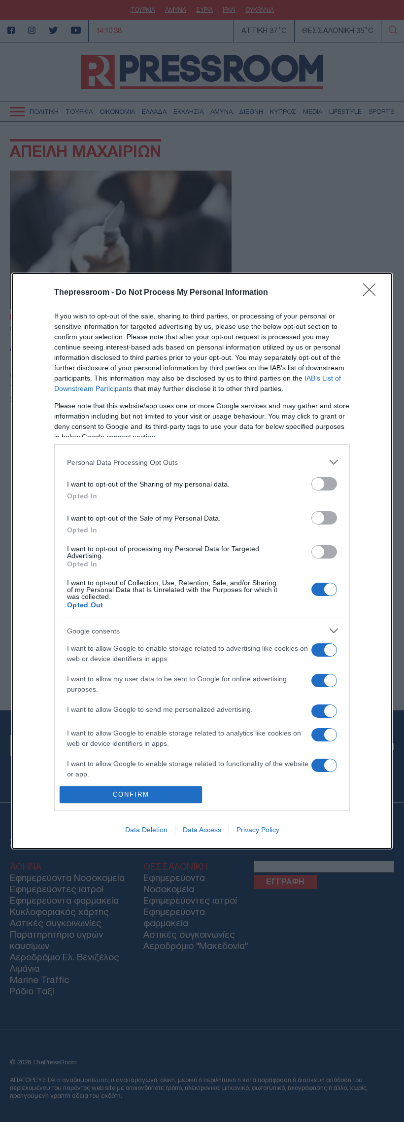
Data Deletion (146, 830)
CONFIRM (131, 794)
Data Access (202, 830)
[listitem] (202, 462)
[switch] (324, 484)
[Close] (372, 292)
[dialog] (202, 561)
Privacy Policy (257, 830)
